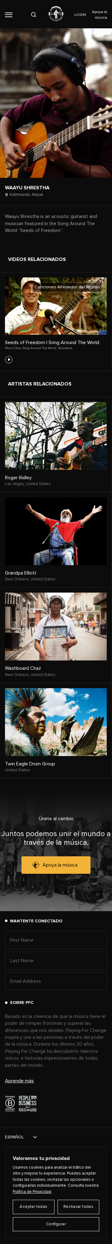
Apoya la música (60, 865)
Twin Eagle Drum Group (30, 763)
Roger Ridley (18, 477)
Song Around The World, (40, 348)
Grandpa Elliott (20, 572)
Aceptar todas (33, 1207)
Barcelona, (65, 348)
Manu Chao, (13, 348)
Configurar (56, 1224)
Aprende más (19, 1080)
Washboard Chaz (23, 668)
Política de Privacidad (32, 1192)
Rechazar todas (78, 1207)
